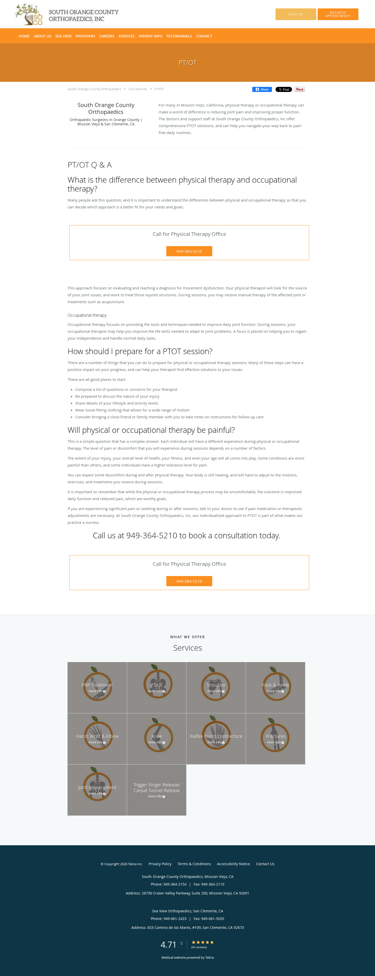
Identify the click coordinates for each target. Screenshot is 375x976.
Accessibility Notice (233, 863)
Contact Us (265, 863)
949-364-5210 (189, 251)
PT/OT (159, 89)
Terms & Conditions (194, 863)
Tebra (209, 957)
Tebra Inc (135, 864)
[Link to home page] (58, 14)
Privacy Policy (160, 863)
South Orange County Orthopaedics (94, 89)
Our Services (138, 89)
